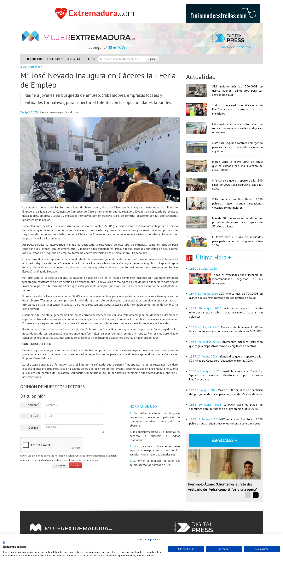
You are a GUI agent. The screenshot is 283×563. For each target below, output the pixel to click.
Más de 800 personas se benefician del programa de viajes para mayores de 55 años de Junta (237, 222)
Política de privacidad (149, 539)
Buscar (153, 59)
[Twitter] (114, 47)
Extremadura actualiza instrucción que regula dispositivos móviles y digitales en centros (237, 128)
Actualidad (35, 59)
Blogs (91, 59)
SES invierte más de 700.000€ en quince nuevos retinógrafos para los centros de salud (237, 91)
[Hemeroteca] (123, 47)
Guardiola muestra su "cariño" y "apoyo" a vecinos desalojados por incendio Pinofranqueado (226, 375)
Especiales (55, 59)
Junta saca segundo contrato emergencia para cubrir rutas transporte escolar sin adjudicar (237, 147)
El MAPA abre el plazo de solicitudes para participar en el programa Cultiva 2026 (237, 241)
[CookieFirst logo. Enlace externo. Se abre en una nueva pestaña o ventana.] (4, 542)
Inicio (23, 67)
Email (35, 416)
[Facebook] (110, 47)
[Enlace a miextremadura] (95, 13)
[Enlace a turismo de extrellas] (223, 13)
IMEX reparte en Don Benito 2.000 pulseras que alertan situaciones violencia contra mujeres (237, 203)
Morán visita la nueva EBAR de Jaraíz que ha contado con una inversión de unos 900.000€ (237, 166)
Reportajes (74, 59)
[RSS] (119, 47)
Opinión (33, 427)
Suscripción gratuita (235, 47)
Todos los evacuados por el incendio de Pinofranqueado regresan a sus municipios (237, 109)
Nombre (33, 405)
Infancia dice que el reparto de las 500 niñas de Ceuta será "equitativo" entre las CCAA (237, 185)
